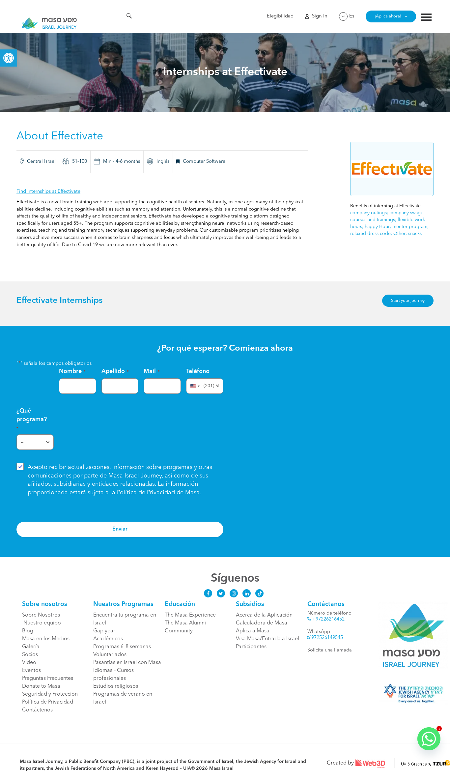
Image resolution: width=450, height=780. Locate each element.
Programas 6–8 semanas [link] (122, 647)
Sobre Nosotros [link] (41, 615)
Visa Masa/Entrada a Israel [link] (267, 639)
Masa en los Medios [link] (46, 639)
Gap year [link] (104, 631)
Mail (152, 371)
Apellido (115, 371)
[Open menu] (426, 18)
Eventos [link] (31, 670)
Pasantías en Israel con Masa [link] (127, 662)
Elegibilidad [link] (280, 16)
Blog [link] (27, 631)
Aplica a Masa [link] (252, 631)
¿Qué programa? (31, 419)
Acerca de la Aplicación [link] (264, 615)
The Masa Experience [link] (190, 615)
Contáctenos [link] (37, 710)
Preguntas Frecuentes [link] (47, 678)
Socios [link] (30, 654)
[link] (8, 58)
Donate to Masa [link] (41, 686)
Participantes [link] (251, 647)
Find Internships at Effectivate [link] (48, 191)
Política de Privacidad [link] (146, 493)
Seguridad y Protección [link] (50, 694)
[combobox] (194, 386)
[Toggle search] (129, 17)
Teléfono (198, 371)
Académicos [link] (108, 639)
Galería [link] (31, 647)
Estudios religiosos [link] (115, 686)
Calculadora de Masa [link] (261, 623)
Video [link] (29, 662)
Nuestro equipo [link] (41, 623)
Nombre (72, 371)
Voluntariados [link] (110, 654)
